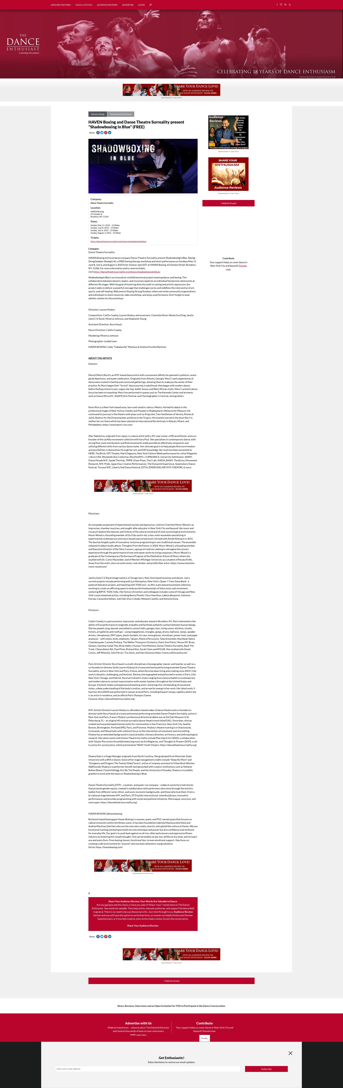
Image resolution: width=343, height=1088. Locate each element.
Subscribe (266, 1068)
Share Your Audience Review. (143, 925)
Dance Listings (83, 4)
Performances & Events (121, 114)
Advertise (127, 4)
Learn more (141, 1035)
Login (141, 4)
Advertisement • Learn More (171, 98)
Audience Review (183, 911)
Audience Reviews (107, 4)
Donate (204, 1038)
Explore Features (61, 4)
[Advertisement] (228, 234)
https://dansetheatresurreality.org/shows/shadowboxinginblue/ (119, 241)
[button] (149, 5)
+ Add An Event (228, 203)
